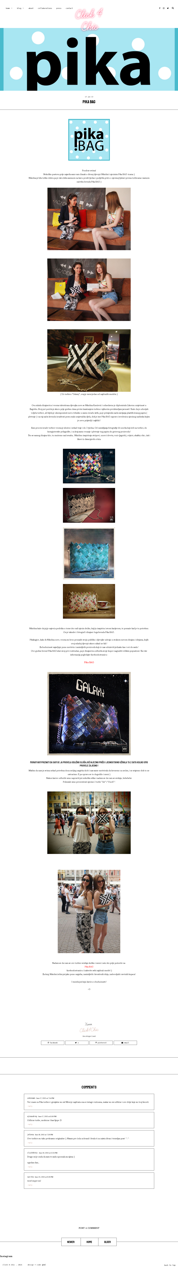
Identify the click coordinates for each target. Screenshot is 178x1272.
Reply (30, 1106)
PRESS (58, 8)
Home (8, 8)
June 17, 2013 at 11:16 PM (47, 1116)
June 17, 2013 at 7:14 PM (45, 1098)
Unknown (31, 1098)
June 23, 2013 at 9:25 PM (44, 1176)
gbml (44, 1265)
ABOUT (31, 8)
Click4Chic (89, 1030)
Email (126, 1043)
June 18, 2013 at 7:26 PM (44, 1134)
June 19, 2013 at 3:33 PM (48, 1152)
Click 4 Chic (89, 20)
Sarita (30, 1177)
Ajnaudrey (32, 1116)
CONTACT (69, 8)
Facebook (53, 1043)
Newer (71, 1242)
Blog (19, 8)
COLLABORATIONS (45, 8)
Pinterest (102, 1043)
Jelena (30, 1134)
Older (107, 1242)
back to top (170, 1265)
